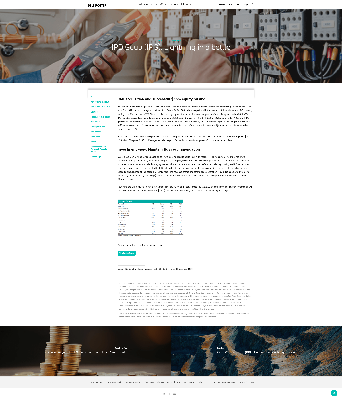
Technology (96, 156)
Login (245, 4)
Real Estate (96, 131)
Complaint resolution (133, 382)
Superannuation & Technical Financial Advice (99, 149)
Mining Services (98, 126)
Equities (162, 40)
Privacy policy (149, 382)
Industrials (177, 40)
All (92, 97)
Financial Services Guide (113, 382)
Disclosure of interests (165, 382)
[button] (127, 253)
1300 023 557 (234, 4)
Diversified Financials (100, 106)
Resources (95, 136)
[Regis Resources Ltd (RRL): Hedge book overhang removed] (256, 351)
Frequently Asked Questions (193, 382)
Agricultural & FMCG (100, 102)
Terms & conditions (95, 382)
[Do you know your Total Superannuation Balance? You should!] (85, 351)
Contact (221, 4)
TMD (178, 382)
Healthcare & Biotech (100, 117)
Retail (93, 141)
